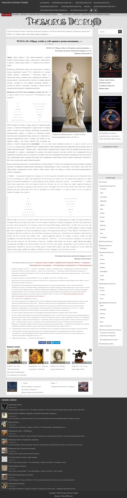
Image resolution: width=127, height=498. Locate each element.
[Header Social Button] (91, 10)
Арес (101, 193)
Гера (101, 209)
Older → (54, 383)
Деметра (103, 225)
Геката (102, 259)
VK (50, 342)
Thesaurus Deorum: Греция (14, 2)
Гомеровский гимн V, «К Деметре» (20, 431)
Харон (102, 279)
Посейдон (103, 237)
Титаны (87, 6)
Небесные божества (83, 3)
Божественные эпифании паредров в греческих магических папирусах (32, 413)
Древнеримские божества (104, 6)
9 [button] (24, 149)
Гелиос (102, 290)
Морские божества (101, 3)
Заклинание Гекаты (15, 405)
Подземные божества (48, 6)
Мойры (102, 267)
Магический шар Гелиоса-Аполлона (20, 475)
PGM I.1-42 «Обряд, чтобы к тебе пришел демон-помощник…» (49, 41)
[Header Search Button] (95, 10)
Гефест (102, 221)
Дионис (102, 229)
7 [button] (13, 97)
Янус (101, 322)
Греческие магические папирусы (53, 10)
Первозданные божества (71, 6)
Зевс (101, 233)
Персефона (103, 271)
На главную (44, 3)
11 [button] (90, 157)
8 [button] (37, 146)
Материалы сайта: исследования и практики (23, 440)
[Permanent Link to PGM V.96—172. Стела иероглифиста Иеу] (82, 356)
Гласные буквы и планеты (17, 466)
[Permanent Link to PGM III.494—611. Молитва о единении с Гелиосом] (39, 356)
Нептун (102, 313)
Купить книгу (104, 88)
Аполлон (103, 189)
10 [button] (90, 154)
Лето (101, 298)
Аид (101, 255)
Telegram (57, 342)
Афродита (103, 201)
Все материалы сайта (79, 10)
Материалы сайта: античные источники (21, 448)
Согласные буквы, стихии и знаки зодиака (22, 457)
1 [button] (42, 57)
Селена (102, 294)
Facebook (42, 342)
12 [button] (53, 163)
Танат (102, 275)
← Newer (24, 383)
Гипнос (102, 263)
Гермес (102, 213)
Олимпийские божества (61, 3)
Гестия (102, 217)
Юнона (102, 318)
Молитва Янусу (13, 422)
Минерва (103, 309)
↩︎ (26, 275)
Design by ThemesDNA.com (64, 496)
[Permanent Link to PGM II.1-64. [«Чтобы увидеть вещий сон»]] (60, 356)
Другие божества (106, 326)
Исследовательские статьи (109, 339)
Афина (102, 205)
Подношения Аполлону (16, 483)
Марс (102, 305)
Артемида (103, 197)
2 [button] (29, 62)
